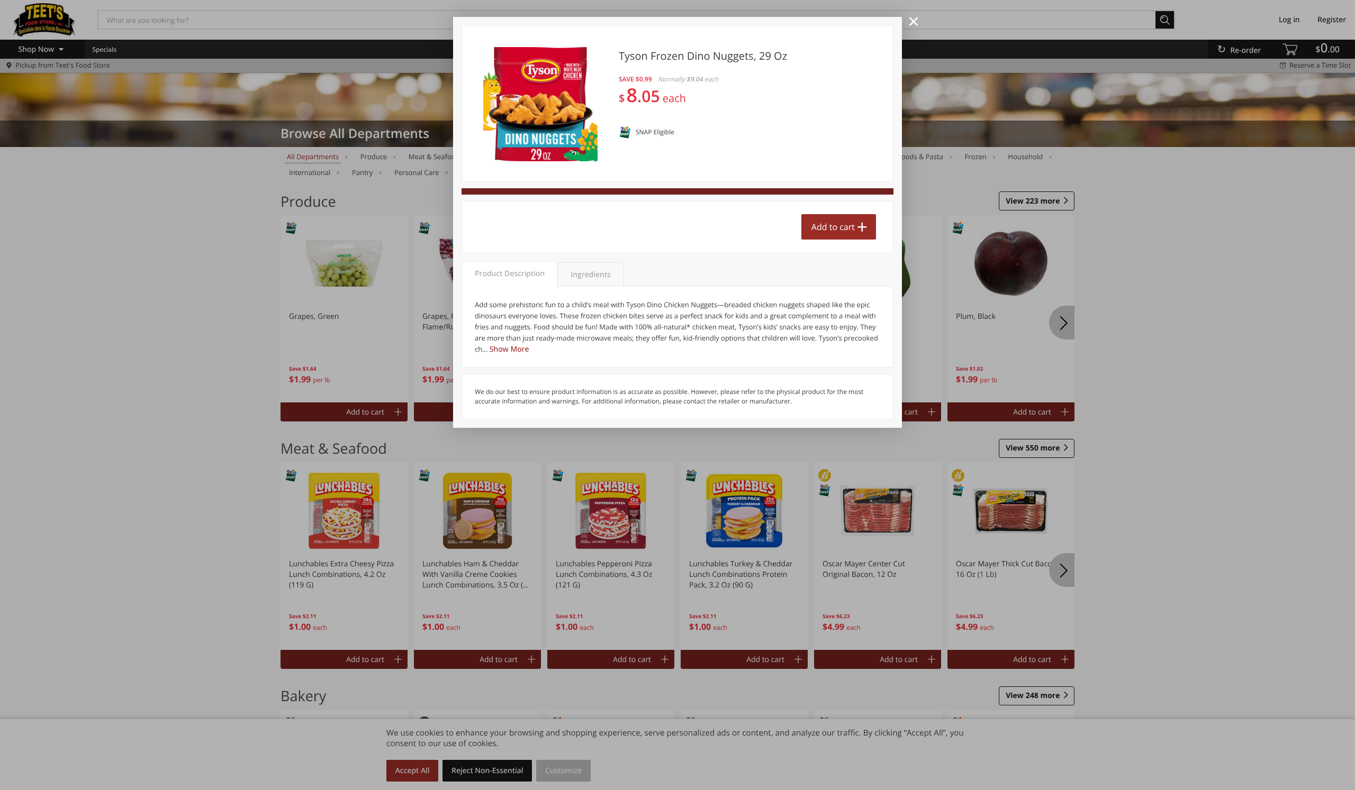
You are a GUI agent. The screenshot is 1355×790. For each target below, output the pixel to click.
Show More (509, 349)
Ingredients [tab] (590, 275)
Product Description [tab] (510, 274)
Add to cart (833, 227)
